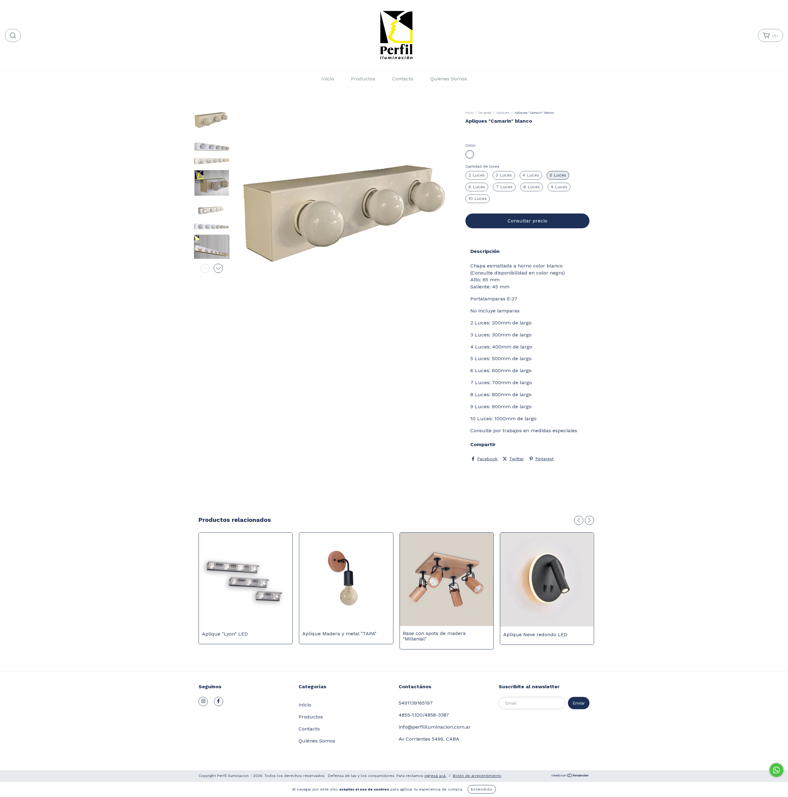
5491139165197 (416, 703)
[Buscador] (13, 35)
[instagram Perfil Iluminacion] (203, 701)
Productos (363, 79)
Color (470, 145)
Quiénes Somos (448, 79)
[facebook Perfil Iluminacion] (218, 701)
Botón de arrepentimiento (477, 776)
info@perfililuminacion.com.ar (435, 727)
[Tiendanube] (570, 776)
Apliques (502, 112)
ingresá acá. (435, 776)
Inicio (327, 79)
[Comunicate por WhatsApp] (776, 770)
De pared (484, 112)
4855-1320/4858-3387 (424, 715)
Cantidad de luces (482, 166)
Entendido (481, 789)
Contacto (402, 79)
